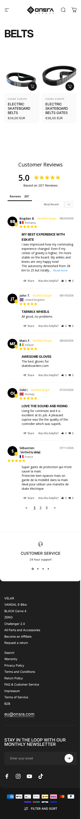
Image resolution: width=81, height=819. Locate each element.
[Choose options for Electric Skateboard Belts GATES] (69, 86)
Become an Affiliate (18, 636)
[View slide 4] (48, 569)
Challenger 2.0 (14, 624)
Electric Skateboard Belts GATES (56, 108)
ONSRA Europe (17, 99)
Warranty (10, 659)
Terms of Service (16, 697)
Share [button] (30, 281)
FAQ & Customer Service (21, 684)
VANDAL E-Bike (15, 604)
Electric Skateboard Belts (19, 108)
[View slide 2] (38, 569)
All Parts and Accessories (22, 630)
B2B (7, 703)
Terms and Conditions (19, 671)
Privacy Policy (14, 665)
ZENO (8, 617)
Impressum (12, 691)
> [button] (55, 507)
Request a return (16, 643)
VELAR (9, 598)
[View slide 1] (32, 569)
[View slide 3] (43, 569)
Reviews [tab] (15, 196)
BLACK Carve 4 (15, 611)
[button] (63, 281)
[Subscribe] (69, 758)
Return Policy (13, 678)
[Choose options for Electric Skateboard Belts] (32, 86)
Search (9, 652)
